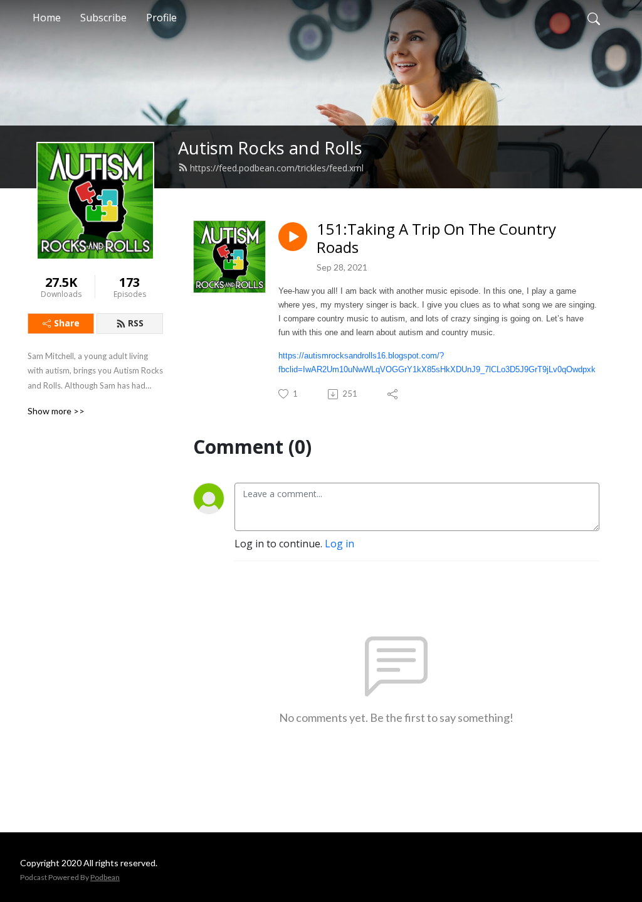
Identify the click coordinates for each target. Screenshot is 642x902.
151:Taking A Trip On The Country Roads (436, 238)
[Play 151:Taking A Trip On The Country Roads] (292, 236)
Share (67, 323)
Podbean (105, 877)
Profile (161, 17)
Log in (339, 543)
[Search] (593, 17)
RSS (136, 323)
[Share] (393, 394)
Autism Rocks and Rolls (270, 147)
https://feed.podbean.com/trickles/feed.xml (277, 168)
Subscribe (103, 17)
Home (47, 17)
